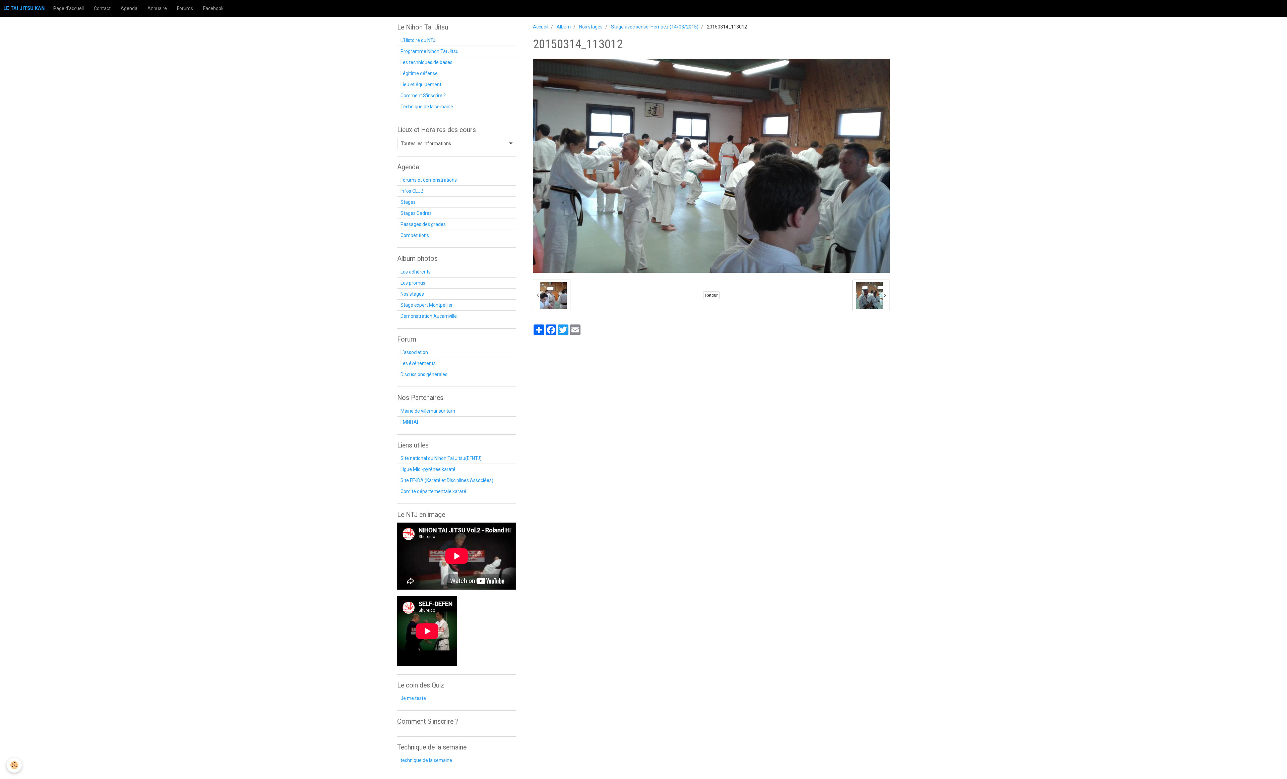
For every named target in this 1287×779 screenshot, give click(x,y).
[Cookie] (14, 765)
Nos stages (591, 26)
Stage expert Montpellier (427, 305)
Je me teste (413, 698)
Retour (711, 295)
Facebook (213, 8)
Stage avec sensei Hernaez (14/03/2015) (654, 26)
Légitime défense (419, 73)
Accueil (540, 26)
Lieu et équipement (421, 84)
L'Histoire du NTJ (418, 40)
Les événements (418, 363)
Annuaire (157, 8)
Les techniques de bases (426, 62)
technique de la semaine (426, 760)
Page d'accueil (68, 8)
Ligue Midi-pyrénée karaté (428, 469)
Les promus (413, 283)
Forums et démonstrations (429, 180)
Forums (185, 8)
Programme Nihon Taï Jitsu (429, 51)
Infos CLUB (412, 191)
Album (564, 26)
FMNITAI (409, 422)
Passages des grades (423, 224)
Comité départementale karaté (433, 491)
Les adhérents (416, 272)
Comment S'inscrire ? (423, 95)
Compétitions (415, 235)
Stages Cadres (416, 213)
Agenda (129, 8)
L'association (414, 352)
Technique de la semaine (427, 106)
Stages (408, 202)
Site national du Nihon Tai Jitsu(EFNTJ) (441, 458)
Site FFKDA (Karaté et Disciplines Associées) (447, 480)
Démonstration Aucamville (429, 316)
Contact (102, 8)
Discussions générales (424, 374)
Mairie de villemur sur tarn (428, 411)
